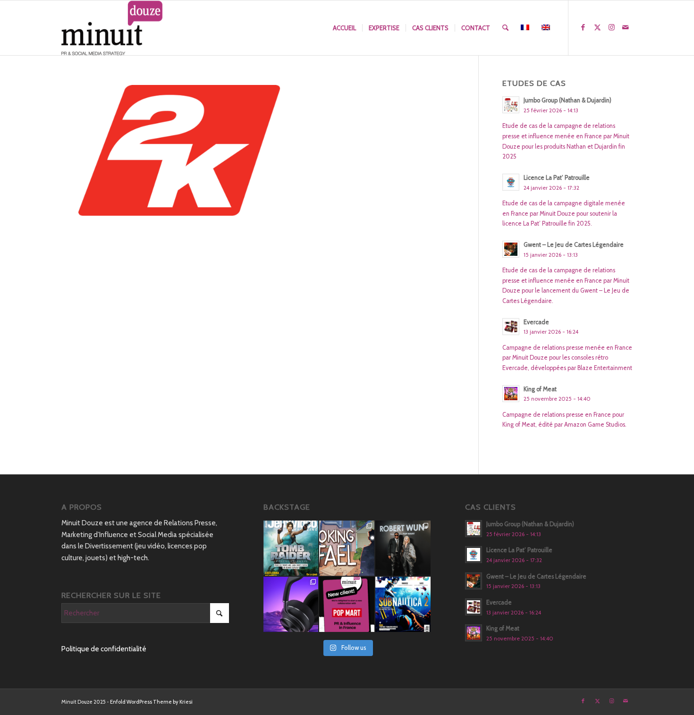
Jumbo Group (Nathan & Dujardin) (567, 100)
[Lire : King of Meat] (510, 393)
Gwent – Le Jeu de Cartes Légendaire (574, 244)
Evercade (536, 322)
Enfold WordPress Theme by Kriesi (151, 701)
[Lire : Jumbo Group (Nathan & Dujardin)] (510, 104)
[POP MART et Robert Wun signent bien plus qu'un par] (403, 548)
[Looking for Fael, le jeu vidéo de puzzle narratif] (346, 548)
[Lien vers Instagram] (611, 27)
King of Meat (540, 389)
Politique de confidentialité (103, 649)
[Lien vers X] (597, 27)
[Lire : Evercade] (510, 326)
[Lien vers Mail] (625, 27)
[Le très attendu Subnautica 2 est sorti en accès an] (403, 604)
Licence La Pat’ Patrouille (557, 177)
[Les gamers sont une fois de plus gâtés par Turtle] (291, 604)
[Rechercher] (505, 27)
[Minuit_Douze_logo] (112, 27)
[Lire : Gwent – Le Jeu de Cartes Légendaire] (510, 249)
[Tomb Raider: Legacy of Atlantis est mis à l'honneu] (291, 548)
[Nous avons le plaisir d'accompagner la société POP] (346, 604)
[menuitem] (344, 27)
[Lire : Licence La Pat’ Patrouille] (510, 182)
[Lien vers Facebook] (583, 27)
